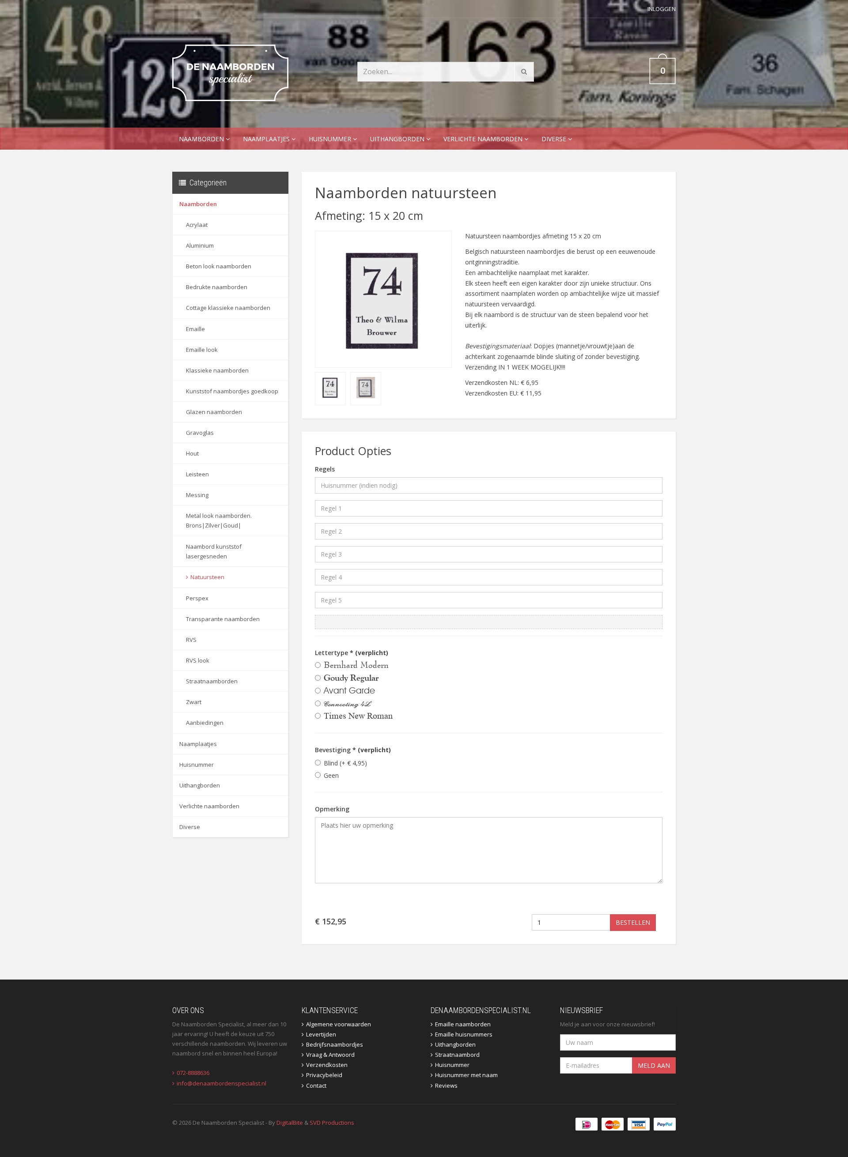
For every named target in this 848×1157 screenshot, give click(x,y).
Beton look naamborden (218, 266)
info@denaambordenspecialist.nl (221, 1083)
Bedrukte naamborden (216, 287)
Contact (316, 1085)
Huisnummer (331, 139)
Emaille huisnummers (463, 1034)
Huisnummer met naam (466, 1075)
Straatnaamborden (212, 681)
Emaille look (202, 350)
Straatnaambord (457, 1055)
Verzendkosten (327, 1065)
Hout (192, 453)
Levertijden (321, 1034)
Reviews (446, 1085)
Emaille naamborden (463, 1024)
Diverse (554, 139)
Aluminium (200, 245)
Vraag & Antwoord (330, 1055)
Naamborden (202, 139)
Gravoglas (200, 433)
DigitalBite (289, 1123)
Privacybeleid (324, 1075)
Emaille (195, 329)
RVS (191, 640)
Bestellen (633, 922)
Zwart (193, 702)
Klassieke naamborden (217, 370)
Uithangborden (398, 139)
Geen (331, 775)
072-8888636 (193, 1073)
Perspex (197, 598)
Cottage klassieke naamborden (228, 308)
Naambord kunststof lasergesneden (214, 551)
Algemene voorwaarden (338, 1024)
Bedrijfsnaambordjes (334, 1044)
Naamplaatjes (267, 139)
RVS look (197, 660)
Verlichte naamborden (483, 139)
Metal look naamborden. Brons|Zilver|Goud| (219, 520)
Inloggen (661, 9)
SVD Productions (332, 1123)
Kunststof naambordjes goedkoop (232, 391)
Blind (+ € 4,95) (345, 763)
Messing (197, 495)
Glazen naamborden (214, 412)
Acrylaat (197, 225)
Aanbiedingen (204, 723)
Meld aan (654, 1065)
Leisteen (197, 474)
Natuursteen (207, 577)
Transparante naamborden (223, 619)
